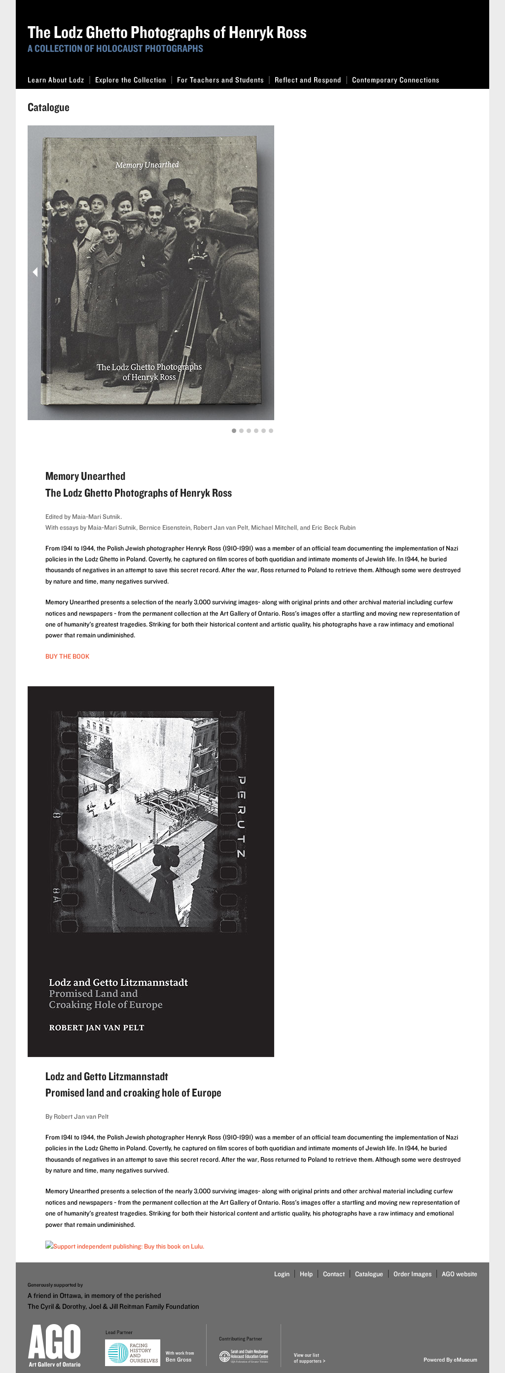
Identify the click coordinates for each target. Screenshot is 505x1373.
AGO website (459, 1274)
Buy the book (67, 656)
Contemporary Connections (395, 79)
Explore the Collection (130, 79)
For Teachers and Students (220, 79)
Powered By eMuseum (450, 1359)
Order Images (413, 1274)
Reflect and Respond (308, 79)
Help (306, 1274)
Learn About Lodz (56, 79)
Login (281, 1274)
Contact (334, 1274)
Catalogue (369, 1274)
